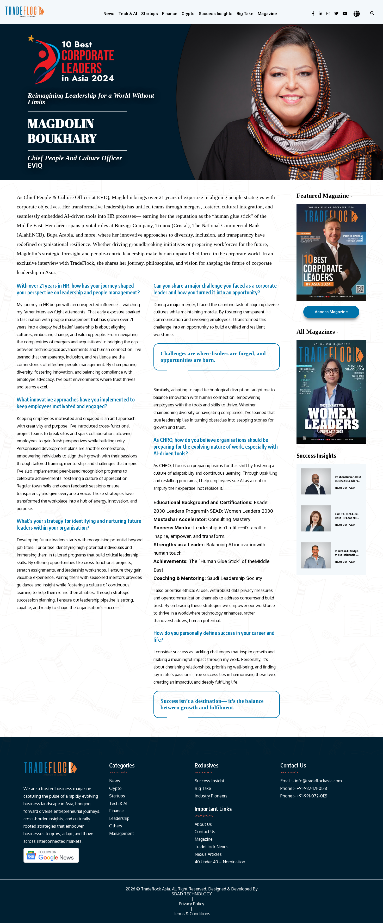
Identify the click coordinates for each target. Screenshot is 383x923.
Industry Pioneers (211, 795)
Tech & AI (128, 13)
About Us (203, 824)
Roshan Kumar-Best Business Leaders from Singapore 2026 (348, 479)
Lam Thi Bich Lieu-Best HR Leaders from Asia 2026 (347, 516)
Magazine (267, 13)
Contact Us (205, 831)
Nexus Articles (208, 854)
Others (115, 825)
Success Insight (209, 780)
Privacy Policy (191, 903)
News (108, 13)
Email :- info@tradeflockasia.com (311, 780)
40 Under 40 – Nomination (220, 861)
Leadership (119, 818)
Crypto (188, 13)
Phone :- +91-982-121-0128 (303, 788)
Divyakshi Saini (345, 488)
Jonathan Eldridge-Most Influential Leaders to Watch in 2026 (348, 553)
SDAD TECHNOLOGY (191, 893)
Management (121, 833)
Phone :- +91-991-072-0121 (303, 795)
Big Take (245, 13)
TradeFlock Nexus (211, 846)
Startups (149, 13)
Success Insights (215, 13)
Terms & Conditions (191, 913)
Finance (169, 13)
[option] (331, 392)
